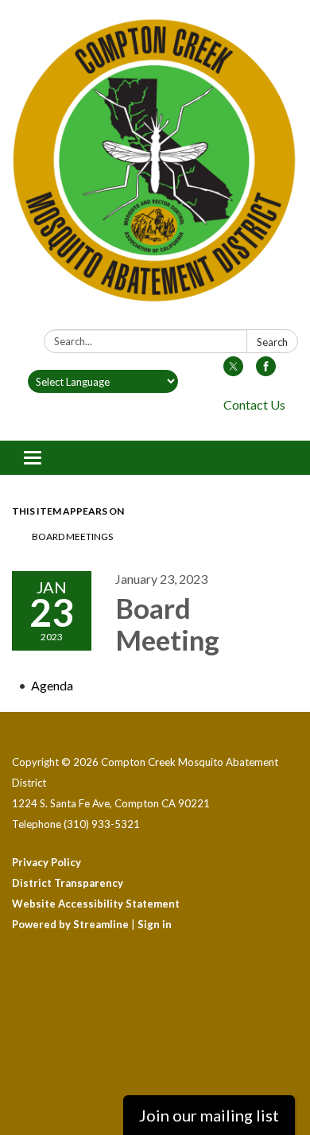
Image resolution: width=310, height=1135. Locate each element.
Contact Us (254, 404)
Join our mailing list (209, 1115)
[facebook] (266, 371)
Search (272, 342)
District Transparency (67, 883)
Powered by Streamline (70, 924)
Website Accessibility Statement (96, 903)
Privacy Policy (46, 862)
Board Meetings (72, 536)
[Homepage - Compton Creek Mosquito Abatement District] (155, 168)
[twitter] (233, 371)
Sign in (155, 924)
